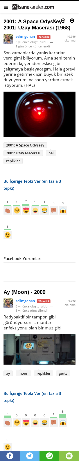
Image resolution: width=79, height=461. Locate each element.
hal (51, 153)
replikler (13, 161)
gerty (63, 373)
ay (8, 373)
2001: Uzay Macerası (23, 153)
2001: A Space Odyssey (25, 145)
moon (23, 373)
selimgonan (25, 36)
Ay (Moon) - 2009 (24, 292)
